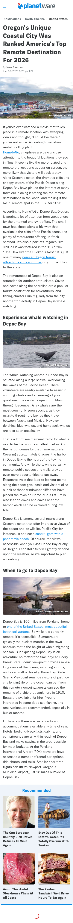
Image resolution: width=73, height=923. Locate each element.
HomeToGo (11, 152)
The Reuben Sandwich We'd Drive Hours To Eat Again (53, 893)
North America (35, 19)
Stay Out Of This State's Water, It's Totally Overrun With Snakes (53, 839)
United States (58, 19)
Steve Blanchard (14, 67)
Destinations (12, 19)
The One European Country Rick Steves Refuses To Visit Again (18, 839)
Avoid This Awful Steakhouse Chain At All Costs (18, 893)
